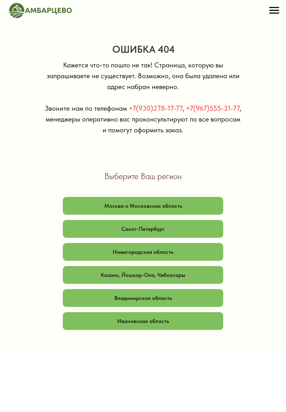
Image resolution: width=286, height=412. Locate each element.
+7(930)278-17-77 (155, 108)
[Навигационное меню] (274, 10)
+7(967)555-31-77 (213, 108)
